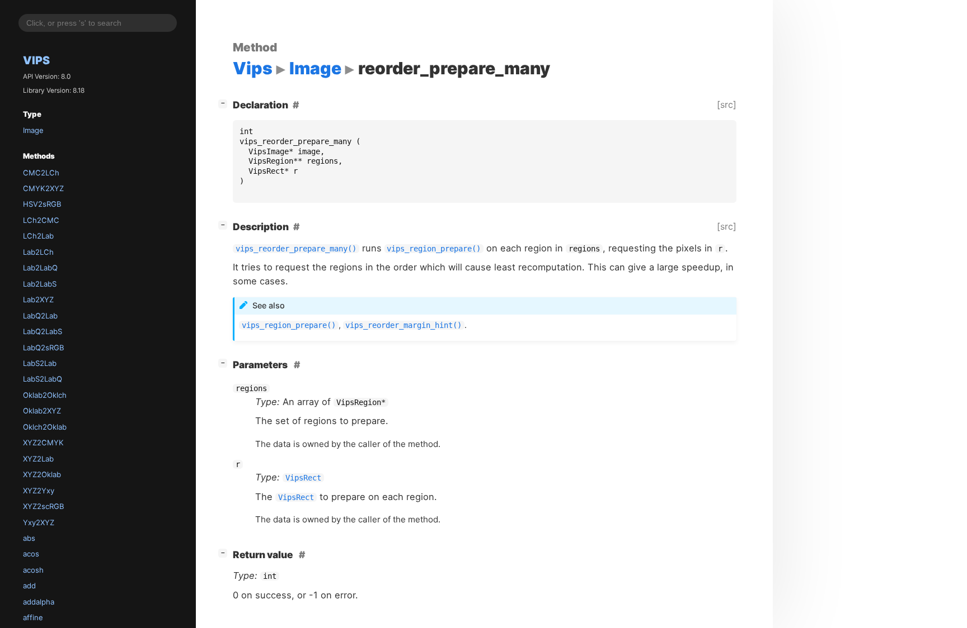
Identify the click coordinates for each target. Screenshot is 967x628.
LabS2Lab (40, 363)
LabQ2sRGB (43, 347)
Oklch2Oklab (45, 426)
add (29, 585)
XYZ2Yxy (38, 490)
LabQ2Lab (40, 315)
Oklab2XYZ (42, 410)
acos (31, 553)
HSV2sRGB (42, 204)
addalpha (38, 601)
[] (225, 102)
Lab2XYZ (38, 299)
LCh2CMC (41, 220)
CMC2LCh (41, 172)
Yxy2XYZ (38, 522)
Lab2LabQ (40, 267)
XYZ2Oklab (42, 474)
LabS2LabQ (42, 378)
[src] (726, 104)
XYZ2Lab (38, 458)
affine (33, 617)
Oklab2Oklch (45, 395)
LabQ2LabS (42, 331)
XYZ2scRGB (43, 506)
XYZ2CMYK (43, 442)
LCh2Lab (38, 235)
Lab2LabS (40, 283)
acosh (33, 569)
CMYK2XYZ (43, 188)
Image (33, 130)
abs (29, 538)
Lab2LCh (38, 252)
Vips (36, 60)
